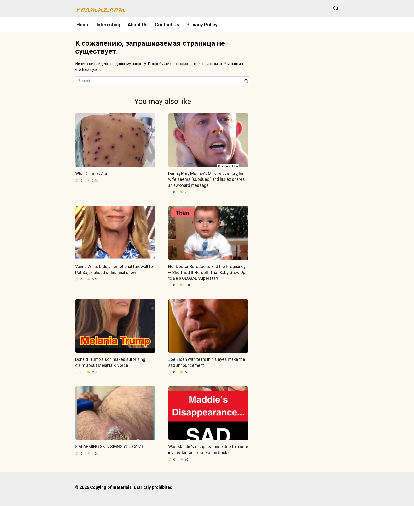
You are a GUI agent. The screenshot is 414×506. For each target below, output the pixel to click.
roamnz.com (100, 9)
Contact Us (167, 25)
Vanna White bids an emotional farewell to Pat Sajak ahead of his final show (114, 269)
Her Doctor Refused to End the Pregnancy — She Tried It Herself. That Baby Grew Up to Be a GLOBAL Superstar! (207, 272)
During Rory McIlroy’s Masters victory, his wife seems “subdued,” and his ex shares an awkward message (206, 179)
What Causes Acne (93, 173)
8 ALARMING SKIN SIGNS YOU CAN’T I (110, 446)
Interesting (108, 25)
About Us (137, 25)
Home (82, 25)
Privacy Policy (202, 25)
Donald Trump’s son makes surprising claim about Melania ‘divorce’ (110, 362)
